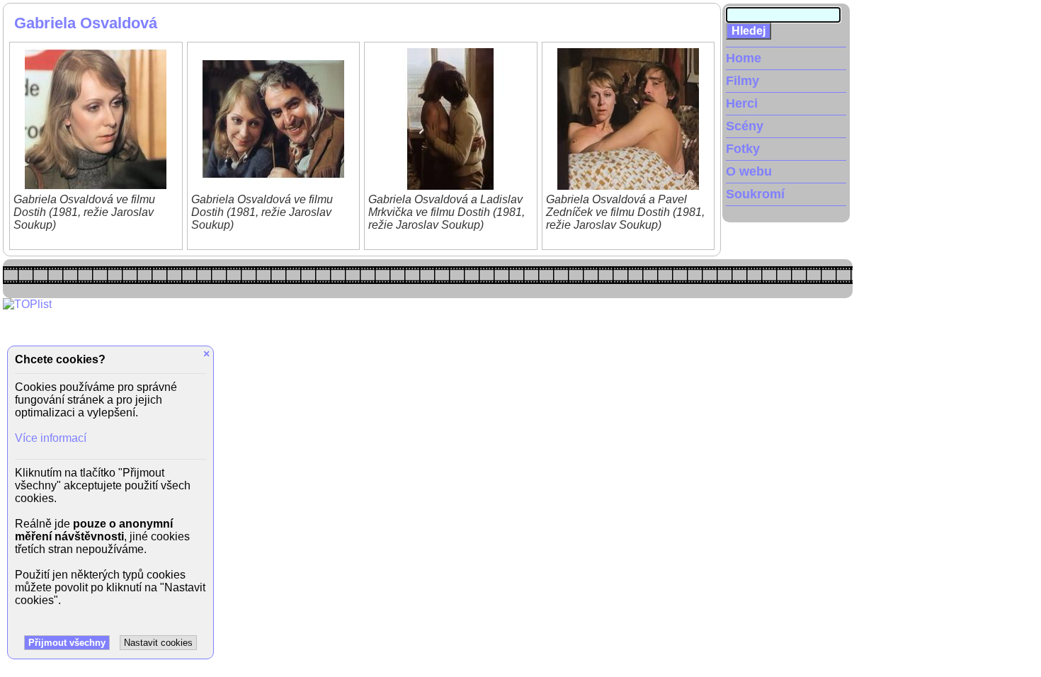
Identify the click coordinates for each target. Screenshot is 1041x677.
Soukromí (755, 194)
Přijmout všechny (67, 642)
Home (743, 58)
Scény (744, 126)
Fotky (743, 149)
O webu (749, 171)
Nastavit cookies (158, 642)
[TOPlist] (27, 304)
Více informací (50, 438)
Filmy (742, 81)
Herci (742, 103)
